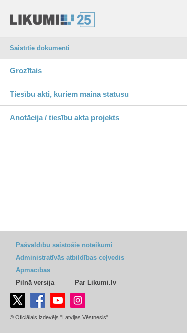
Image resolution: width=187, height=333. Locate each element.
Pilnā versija (35, 282)
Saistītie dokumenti (40, 48)
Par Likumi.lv (95, 282)
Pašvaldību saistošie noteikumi (64, 245)
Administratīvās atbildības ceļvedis (70, 257)
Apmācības (33, 270)
